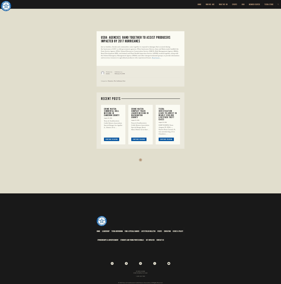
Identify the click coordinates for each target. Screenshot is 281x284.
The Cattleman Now (119, 81)
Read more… (156, 58)
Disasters (110, 81)
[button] (278, 4)
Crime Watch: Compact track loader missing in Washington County (140, 113)
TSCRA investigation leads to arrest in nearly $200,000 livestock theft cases (168, 114)
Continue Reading (112, 139)
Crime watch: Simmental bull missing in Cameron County (111, 112)
